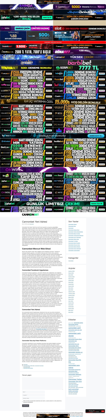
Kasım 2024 (71, 286)
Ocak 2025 (70, 282)
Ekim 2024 (70, 288)
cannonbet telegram (74, 374)
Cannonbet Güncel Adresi (28, 368)
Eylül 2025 (70, 274)
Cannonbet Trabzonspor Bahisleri (75, 235)
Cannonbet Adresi (72, 224)
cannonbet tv (70, 376)
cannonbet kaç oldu (72, 356)
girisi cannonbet (71, 387)
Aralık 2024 (71, 284)
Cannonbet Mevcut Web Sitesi (29, 365)
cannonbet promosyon (74, 369)
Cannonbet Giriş (72, 226)
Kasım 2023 (71, 308)
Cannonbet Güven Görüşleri (74, 248)
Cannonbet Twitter (75, 379)
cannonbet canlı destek (74, 334)
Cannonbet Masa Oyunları (74, 233)
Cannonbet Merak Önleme (74, 246)
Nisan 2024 (71, 299)
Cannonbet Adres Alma (73, 239)
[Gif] (53, 101)
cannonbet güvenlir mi (75, 352)
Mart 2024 (70, 301)
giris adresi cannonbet (73, 386)
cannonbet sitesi (72, 371)
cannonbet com (72, 341)
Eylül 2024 (70, 289)
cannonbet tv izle (70, 377)
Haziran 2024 (71, 295)
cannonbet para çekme (74, 366)
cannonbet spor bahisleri (73, 372)
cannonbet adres (78, 322)
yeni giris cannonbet (72, 393)
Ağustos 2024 (71, 291)
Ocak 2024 (70, 304)
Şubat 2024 (71, 302)
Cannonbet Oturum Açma (74, 244)
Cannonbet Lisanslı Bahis (74, 250)
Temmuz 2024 (71, 293)
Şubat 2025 (71, 280)
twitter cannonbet (73, 391)
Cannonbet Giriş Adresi (74, 347)
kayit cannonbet (73, 389)
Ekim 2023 (70, 310)
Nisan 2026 (71, 273)
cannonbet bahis (71, 325)
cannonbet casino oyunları (72, 337)
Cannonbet (25, 364)
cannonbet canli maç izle (75, 330)
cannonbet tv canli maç (76, 376)
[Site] (26, 73)
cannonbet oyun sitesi (71, 363)
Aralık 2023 (71, 306)
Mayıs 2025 (71, 278)
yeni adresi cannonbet (73, 392)
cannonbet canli (74, 328)
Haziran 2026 (71, 271)
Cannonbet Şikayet (72, 383)
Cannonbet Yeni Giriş (75, 381)
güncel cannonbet (79, 387)
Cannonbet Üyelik (26, 366)
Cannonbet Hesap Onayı (73, 230)
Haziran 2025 (71, 276)
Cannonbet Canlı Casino (71, 331)
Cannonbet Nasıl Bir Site (74, 361)
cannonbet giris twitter (71, 342)
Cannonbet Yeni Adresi (39, 365)
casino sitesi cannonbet (73, 384)
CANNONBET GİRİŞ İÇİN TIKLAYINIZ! (53, 42)
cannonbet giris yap (73, 344)
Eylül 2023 (70, 312)
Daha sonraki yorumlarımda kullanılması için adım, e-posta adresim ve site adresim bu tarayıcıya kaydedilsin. (42, 401)
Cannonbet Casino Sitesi (75, 339)
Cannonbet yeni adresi (41, 329)
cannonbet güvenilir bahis (73, 350)
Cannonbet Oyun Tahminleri (74, 237)
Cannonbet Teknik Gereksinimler (75, 231)
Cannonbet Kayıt (71, 355)
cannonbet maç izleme (73, 358)
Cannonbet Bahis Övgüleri (74, 243)
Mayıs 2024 (71, 297)
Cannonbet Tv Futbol (73, 241)
